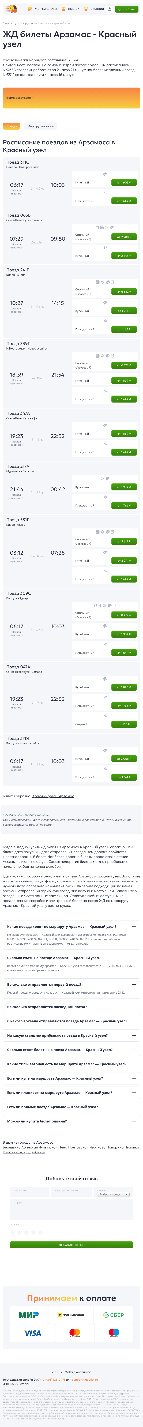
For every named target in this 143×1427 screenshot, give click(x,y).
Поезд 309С (18, 593)
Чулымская (48, 1147)
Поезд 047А (18, 667)
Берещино (12, 1147)
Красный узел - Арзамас (53, 796)
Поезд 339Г (18, 343)
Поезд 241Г (17, 270)
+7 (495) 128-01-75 (53, 1379)
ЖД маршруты (46, 8)
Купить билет (127, 9)
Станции (97, 8)
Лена (62, 1147)
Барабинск (35, 1152)
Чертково (97, 1147)
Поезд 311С (17, 162)
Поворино (115, 1147)
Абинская (29, 1147)
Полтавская (78, 1147)
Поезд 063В (18, 215)
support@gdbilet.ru (85, 1379)
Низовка (132, 1147)
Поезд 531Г (17, 519)
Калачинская (14, 1152)
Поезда (74, 8)
